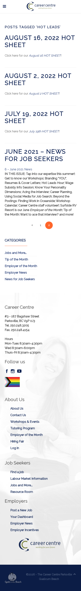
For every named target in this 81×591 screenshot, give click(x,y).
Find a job (17, 472)
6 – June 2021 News (18, 169)
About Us (16, 408)
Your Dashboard (21, 517)
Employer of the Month (21, 266)
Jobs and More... (21, 485)
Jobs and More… (16, 253)
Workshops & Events (24, 421)
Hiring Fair (17, 441)
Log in (14, 448)
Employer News (16, 272)
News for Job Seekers (20, 279)
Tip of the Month (16, 259)
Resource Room (21, 492)
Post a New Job (21, 510)
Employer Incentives (24, 530)
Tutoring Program (22, 428)
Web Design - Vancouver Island (13, 577)
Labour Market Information (29, 478)
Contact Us (18, 415)
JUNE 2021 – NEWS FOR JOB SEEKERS (35, 155)
